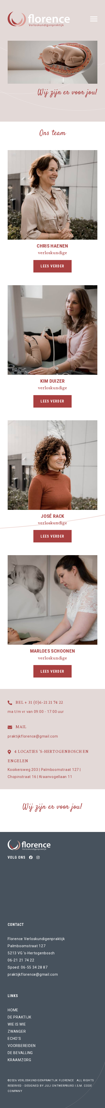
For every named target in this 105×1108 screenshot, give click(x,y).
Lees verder (52, 266)
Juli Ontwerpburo (59, 1085)
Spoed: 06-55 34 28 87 (28, 967)
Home (13, 1010)
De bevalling (20, 1053)
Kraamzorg (19, 1060)
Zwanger (17, 1031)
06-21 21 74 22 (21, 960)
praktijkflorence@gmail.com (33, 974)
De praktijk (19, 1017)
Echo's (14, 1039)
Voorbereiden (22, 1046)
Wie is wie (17, 1024)
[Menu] (93, 19)
